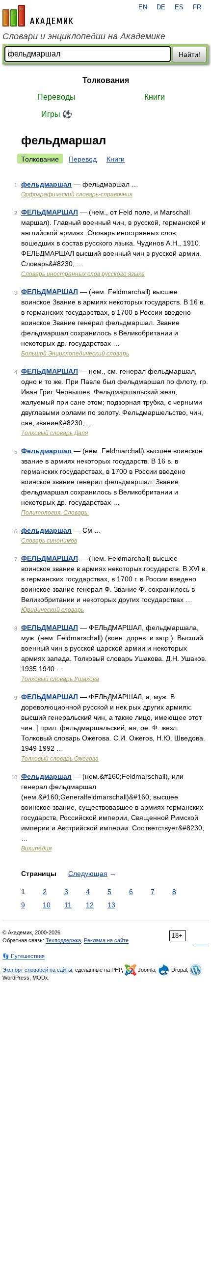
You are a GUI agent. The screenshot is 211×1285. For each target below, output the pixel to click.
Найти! (189, 54)
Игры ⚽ (56, 114)
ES (179, 7)
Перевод (83, 159)
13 (111, 905)
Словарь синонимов (49, 540)
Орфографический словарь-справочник (76, 194)
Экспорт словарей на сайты (37, 970)
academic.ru (37, 16)
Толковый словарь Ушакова (60, 679)
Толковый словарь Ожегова (60, 758)
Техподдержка (63, 940)
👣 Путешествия (23, 956)
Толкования (105, 80)
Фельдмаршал (46, 451)
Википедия (36, 848)
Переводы (56, 97)
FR (197, 7)
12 (90, 905)
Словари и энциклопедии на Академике (83, 36)
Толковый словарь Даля (54, 433)
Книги (154, 97)
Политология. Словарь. (55, 512)
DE (161, 7)
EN (142, 7)
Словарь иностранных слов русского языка (83, 274)
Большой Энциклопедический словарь (75, 353)
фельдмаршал (46, 184)
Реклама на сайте (106, 940)
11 (68, 905)
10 (47, 905)
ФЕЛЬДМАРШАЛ (49, 212)
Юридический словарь (52, 609)
